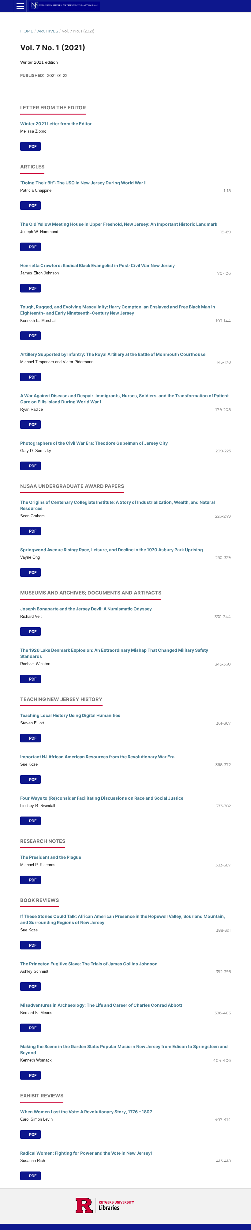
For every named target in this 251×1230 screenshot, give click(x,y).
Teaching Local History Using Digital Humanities (70, 715)
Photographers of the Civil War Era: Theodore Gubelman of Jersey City (94, 443)
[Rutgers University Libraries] (105, 1211)
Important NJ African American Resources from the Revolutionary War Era (97, 756)
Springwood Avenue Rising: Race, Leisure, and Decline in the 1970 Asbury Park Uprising (111, 549)
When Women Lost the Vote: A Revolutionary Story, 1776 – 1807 (86, 1111)
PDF (32, 146)
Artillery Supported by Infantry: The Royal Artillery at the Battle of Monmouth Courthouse (112, 354)
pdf (32, 465)
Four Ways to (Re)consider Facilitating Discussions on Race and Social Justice (101, 798)
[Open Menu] (20, 6)
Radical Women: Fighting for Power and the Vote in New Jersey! (86, 1153)
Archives (47, 30)
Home (26, 30)
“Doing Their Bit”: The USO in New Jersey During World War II (83, 182)
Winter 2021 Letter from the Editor (56, 123)
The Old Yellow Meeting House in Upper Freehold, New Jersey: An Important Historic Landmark (118, 224)
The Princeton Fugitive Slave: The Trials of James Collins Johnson (89, 963)
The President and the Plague (50, 857)
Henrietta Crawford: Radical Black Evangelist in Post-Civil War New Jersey (97, 265)
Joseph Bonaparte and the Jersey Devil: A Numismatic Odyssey (86, 608)
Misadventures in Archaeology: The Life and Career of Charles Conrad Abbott (101, 1005)
